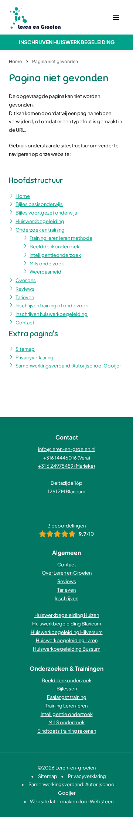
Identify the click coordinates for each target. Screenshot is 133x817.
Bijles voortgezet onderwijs (46, 213)
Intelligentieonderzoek (55, 255)
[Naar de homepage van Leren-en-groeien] (35, 17)
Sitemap (25, 349)
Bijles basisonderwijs (39, 204)
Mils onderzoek (47, 264)
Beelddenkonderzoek (54, 246)
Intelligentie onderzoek (67, 714)
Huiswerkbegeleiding (40, 221)
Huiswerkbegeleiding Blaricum (66, 624)
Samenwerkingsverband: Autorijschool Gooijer (68, 366)
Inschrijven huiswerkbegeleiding (67, 42)
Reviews (25, 289)
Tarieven (25, 297)
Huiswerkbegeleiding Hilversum (67, 632)
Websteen (101, 801)
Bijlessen (67, 689)
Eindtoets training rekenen (66, 731)
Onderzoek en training (40, 230)
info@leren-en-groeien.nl (66, 449)
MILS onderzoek (66, 722)
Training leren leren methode (61, 238)
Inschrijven (66, 598)
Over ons (26, 280)
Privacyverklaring (35, 357)
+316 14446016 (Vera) (66, 458)
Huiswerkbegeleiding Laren (67, 640)
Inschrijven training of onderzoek (52, 305)
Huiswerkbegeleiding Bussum (66, 649)
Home (23, 196)
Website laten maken (53, 801)
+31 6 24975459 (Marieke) (66, 466)
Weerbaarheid (45, 272)
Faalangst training (66, 697)
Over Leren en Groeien (67, 573)
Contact (25, 323)
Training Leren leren (66, 706)
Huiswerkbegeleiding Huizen (66, 615)
